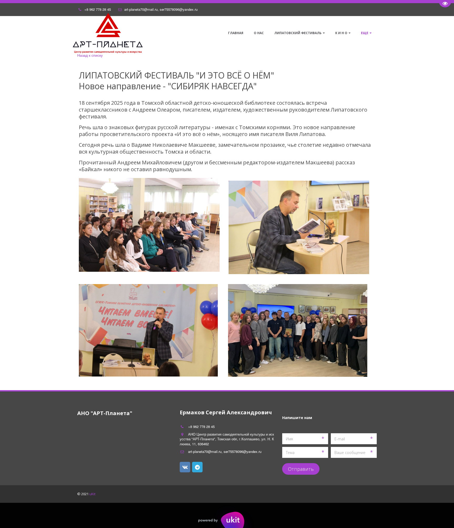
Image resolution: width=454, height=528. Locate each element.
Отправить (301, 469)
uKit (92, 494)
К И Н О (341, 33)
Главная (235, 33)
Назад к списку (90, 55)
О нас (259, 33)
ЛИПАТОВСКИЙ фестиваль (298, 33)
